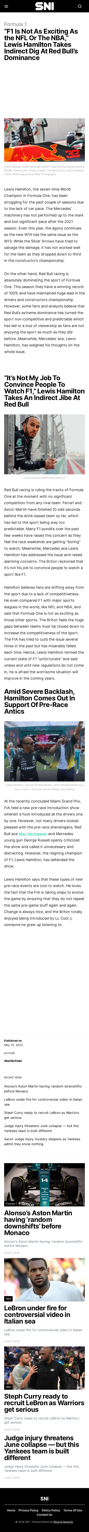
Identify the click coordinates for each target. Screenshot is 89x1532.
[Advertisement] (44, 90)
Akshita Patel (13, 1061)
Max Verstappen (33, 834)
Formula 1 (15, 24)
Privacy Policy (28, 1510)
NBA (8, 1298)
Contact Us (44, 1514)
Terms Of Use (72, 1510)
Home (11, 1510)
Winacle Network (63, 1521)
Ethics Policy (51, 1510)
